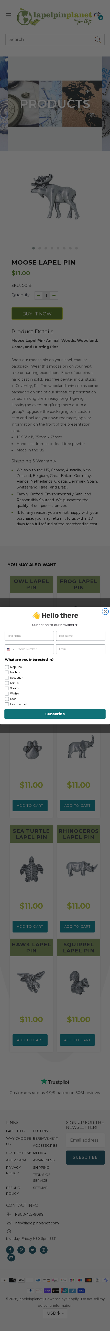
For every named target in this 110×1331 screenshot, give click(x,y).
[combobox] (10, 649)
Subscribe (54, 713)
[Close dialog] (105, 611)
